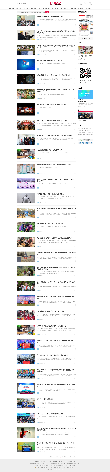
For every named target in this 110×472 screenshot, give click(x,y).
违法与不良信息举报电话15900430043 (57, 465)
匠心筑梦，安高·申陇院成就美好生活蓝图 (85, 134)
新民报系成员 (37, 461)
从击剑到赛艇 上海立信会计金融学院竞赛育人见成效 (53, 355)
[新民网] (54, 3)
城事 (20, 8)
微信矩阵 (55, 461)
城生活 (22, 12)
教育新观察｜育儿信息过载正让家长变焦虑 (50, 223)
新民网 (60, 461)
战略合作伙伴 (72, 461)
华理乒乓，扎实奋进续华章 (45, 399)
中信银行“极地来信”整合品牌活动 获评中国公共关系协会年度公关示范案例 (85, 132)
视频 (79, 42)
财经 (40, 12)
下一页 (74, 456)
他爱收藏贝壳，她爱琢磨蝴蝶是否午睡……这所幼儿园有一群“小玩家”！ (55, 90)
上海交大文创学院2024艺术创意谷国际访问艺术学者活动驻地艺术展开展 (56, 32)
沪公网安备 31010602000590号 (56, 467)
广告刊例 (65, 461)
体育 (27, 8)
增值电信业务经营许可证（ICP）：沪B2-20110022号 (39, 463)
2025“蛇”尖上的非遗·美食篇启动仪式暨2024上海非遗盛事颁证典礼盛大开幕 (85, 128)
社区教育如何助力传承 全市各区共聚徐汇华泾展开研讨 (54, 165)
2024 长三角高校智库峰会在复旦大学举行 (49, 150)
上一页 (49, 456)
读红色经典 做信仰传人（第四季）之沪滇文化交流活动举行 (55, 238)
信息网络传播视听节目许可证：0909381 (73, 463)
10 (70, 456)
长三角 (38, 8)
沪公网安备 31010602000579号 (69, 467)
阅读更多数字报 (86, 38)
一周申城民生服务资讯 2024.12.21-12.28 (83, 100)
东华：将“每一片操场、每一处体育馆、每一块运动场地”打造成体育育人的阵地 (56, 429)
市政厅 (26, 12)
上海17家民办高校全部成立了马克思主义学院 (51, 311)
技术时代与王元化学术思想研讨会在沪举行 (50, 16)
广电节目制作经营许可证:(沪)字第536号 (42, 465)
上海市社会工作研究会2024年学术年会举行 (50, 414)
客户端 (44, 461)
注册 (91, 4)
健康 (46, 8)
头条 (10, 8)
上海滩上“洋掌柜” (82, 120)
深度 (17, 8)
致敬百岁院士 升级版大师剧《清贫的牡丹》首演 (51, 104)
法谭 (49, 8)
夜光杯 (31, 8)
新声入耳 (65, 8)
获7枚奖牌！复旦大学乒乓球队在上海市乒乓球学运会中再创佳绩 (56, 444)
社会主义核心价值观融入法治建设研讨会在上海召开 (53, 121)
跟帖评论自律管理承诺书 (70, 465)
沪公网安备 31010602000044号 (43, 467)
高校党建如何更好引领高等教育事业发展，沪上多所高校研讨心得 (56, 209)
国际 (35, 8)
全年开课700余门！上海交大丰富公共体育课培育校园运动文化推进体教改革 (56, 370)
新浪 (81, 4)
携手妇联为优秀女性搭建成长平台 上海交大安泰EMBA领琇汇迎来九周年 (56, 180)
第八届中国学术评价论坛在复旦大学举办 (49, 60)
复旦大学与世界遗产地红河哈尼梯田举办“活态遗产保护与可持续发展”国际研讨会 (56, 268)
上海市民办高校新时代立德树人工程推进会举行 (51, 326)
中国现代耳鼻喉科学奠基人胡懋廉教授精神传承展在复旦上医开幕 (56, 253)
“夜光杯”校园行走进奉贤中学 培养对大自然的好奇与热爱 (54, 135)
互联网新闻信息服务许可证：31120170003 (57, 463)
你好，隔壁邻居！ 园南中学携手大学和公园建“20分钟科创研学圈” (56, 282)
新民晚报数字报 (82, 12)
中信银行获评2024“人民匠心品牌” (85, 130)
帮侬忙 (89, 8)
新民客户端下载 (82, 63)
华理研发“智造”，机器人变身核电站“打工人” (51, 194)
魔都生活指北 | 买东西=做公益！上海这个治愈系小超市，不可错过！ (85, 57)
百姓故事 (36, 12)
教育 (47, 12)
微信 (85, 4)
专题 (61, 8)
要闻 (13, 8)
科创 (44, 12)
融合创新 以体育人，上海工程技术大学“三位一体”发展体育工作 (56, 341)
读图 (53, 8)
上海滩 (31, 12)
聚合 (85, 8)
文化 (23, 8)
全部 (19, 12)
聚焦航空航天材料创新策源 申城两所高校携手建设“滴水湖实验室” (56, 385)
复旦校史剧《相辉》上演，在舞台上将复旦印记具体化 (53, 75)
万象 (79, 125)
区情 (43, 8)
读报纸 (81, 8)
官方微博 (49, 461)
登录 (88, 4)
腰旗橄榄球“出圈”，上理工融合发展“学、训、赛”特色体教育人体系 (56, 297)
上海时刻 (71, 8)
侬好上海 (76, 8)
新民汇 (56, 8)
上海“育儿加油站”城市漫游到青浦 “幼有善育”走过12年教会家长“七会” (56, 46)
